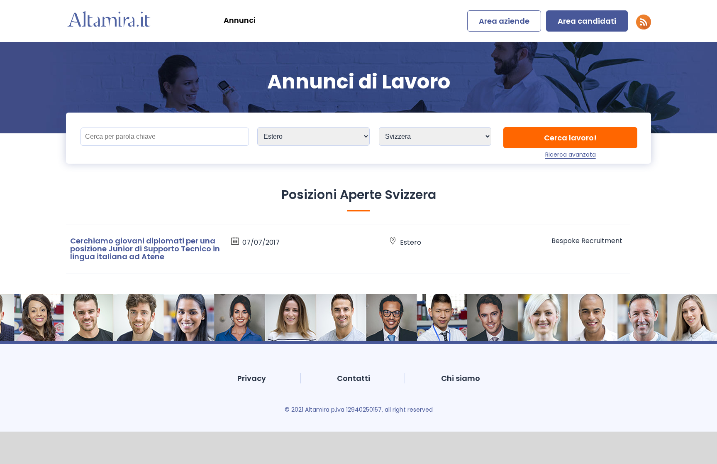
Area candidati (587, 21)
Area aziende (504, 21)
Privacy (251, 378)
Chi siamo (460, 378)
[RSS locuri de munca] (643, 27)
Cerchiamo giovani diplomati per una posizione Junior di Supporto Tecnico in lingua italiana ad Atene (145, 249)
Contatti (353, 378)
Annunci (240, 20)
